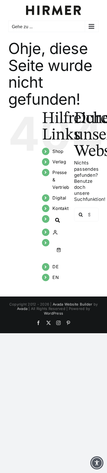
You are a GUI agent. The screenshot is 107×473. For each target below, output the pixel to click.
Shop (57, 151)
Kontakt (60, 208)
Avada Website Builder (72, 304)
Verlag (59, 161)
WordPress (53, 313)
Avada (22, 308)
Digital (59, 198)
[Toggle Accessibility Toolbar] (97, 463)
